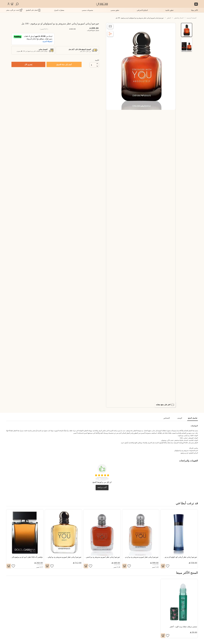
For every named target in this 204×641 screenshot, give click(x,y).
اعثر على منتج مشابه (163, 404)
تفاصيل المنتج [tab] (192, 418)
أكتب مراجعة (102, 487)
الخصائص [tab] (166, 418)
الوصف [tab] (179, 418)
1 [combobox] (91, 65)
